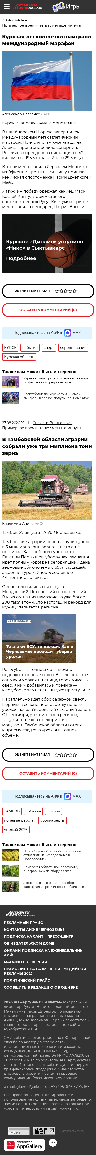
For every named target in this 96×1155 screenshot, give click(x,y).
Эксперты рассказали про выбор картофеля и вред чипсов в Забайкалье (53, 885)
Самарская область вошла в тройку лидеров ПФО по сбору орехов (50, 869)
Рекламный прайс (23, 922)
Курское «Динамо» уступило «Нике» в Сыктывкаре (44, 245)
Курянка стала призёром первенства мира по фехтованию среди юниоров (56, 380)
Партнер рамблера (72, 1130)
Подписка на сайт (23, 936)
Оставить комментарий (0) (48, 310)
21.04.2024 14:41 (15, 20)
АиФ (47, 114)
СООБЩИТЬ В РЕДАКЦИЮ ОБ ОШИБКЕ (41, 987)
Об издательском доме (29, 943)
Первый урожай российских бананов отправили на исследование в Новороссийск (52, 855)
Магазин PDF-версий (25, 962)
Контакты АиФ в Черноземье (34, 929)
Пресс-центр (60, 936)
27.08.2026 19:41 (15, 423)
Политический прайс (27, 980)
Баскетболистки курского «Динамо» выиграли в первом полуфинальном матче (56, 396)
